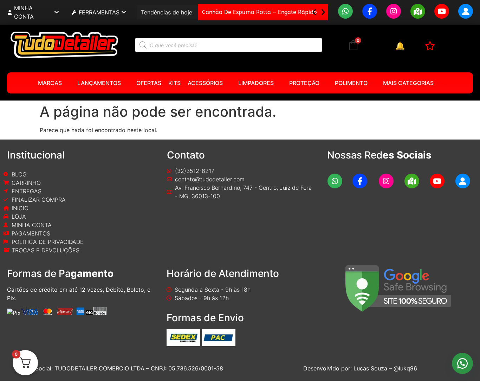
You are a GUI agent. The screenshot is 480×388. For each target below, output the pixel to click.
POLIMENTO (351, 82)
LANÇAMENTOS (99, 82)
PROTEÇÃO (304, 82)
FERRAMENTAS (99, 12)
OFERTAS (148, 82)
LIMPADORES (256, 82)
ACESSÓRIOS (205, 82)
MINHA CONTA (24, 12)
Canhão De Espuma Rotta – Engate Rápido (259, 12)
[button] (323, 12)
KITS (174, 82)
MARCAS (50, 82)
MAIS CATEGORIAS (408, 82)
